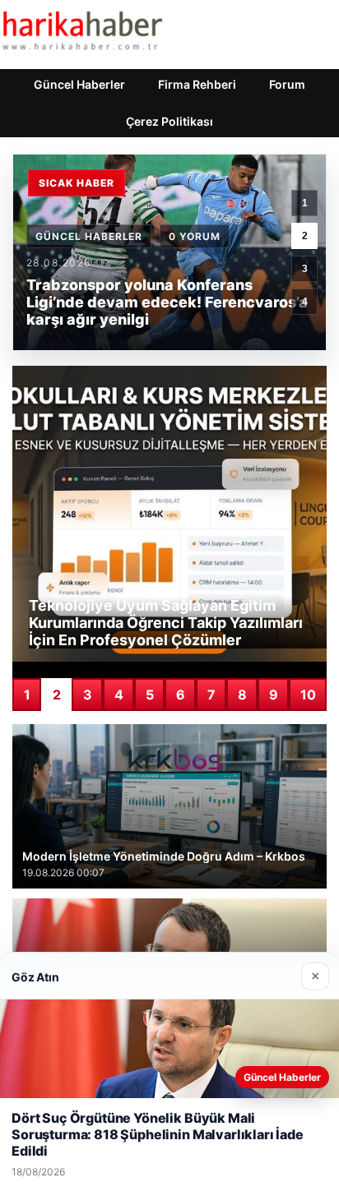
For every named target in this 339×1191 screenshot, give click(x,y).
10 (308, 694)
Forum (287, 84)
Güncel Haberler (79, 84)
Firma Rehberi (197, 84)
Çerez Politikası (169, 121)
